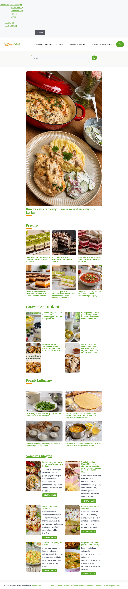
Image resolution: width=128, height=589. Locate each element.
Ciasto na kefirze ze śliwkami (90, 507)
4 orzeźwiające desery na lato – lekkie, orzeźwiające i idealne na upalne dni (52, 316)
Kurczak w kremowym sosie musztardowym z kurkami (60, 211)
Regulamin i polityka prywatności (82, 586)
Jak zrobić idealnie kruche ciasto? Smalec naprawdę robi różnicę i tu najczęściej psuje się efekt (81, 415)
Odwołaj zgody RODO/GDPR (114, 586)
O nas (52, 586)
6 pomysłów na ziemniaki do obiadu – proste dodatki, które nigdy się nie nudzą (52, 347)
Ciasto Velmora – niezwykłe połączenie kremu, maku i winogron (38, 259)
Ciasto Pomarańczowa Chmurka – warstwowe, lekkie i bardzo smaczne (36, 294)
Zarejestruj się (11, 26)
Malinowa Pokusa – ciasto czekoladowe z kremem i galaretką (89, 259)
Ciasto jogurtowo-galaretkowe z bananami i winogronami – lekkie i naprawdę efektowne (63, 295)
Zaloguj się (9, 23)
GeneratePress (36, 586)
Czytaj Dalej (50, 495)
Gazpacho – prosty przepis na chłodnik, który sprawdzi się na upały (89, 294)
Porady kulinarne (77, 44)
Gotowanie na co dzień (102, 44)
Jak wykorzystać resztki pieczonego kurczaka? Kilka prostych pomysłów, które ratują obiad (90, 348)
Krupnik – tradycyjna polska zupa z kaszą (90, 543)
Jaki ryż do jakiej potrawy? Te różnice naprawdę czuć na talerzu (43, 444)
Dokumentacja (17, 11)
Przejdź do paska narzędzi (11, 5)
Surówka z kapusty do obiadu (52, 543)
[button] (120, 44)
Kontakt (59, 586)
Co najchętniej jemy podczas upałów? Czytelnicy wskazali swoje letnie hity (90, 316)
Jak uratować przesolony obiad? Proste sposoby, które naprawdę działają (83, 444)
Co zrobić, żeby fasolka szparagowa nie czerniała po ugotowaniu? (43, 414)
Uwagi (13, 17)
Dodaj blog (98, 586)
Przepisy (59, 44)
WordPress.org (17, 8)
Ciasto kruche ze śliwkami (49, 507)
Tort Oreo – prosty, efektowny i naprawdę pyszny (62, 259)
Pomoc (14, 14)
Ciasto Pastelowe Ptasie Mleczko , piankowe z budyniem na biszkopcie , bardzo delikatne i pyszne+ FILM (91, 467)
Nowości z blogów (44, 44)
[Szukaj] (94, 58)
